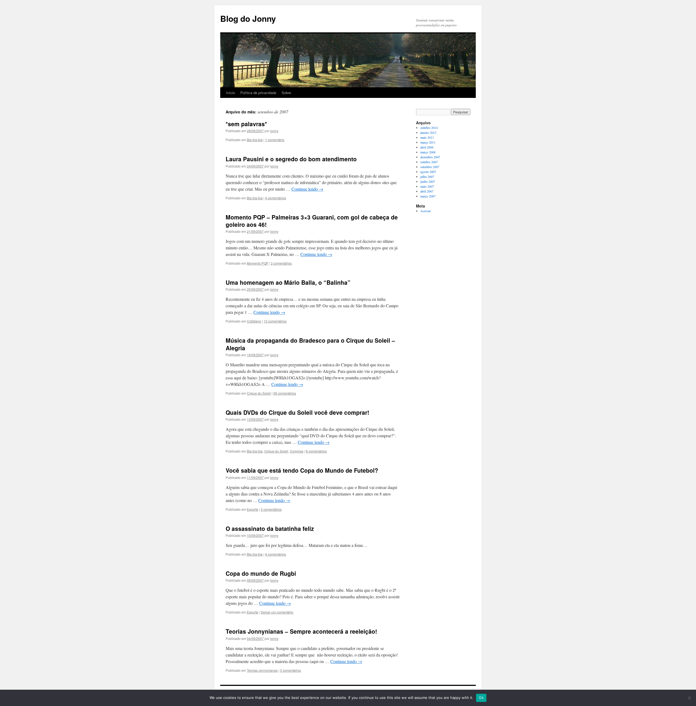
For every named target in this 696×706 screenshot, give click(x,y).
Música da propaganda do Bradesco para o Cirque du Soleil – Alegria (310, 344)
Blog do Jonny (248, 18)
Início (230, 92)
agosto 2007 (428, 171)
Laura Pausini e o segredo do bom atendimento (291, 159)
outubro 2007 (429, 162)
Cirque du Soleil (259, 393)
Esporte (252, 509)
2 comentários (281, 263)
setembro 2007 (429, 167)
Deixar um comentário (277, 612)
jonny (274, 130)
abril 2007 (426, 191)
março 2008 (428, 152)
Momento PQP (257, 263)
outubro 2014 (429, 127)
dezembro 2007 (430, 157)
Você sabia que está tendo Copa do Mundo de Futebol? (302, 470)
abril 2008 (426, 147)
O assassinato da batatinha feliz (270, 528)
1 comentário (274, 139)
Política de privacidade (258, 92)
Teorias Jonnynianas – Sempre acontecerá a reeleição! (301, 631)
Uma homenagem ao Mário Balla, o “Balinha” (288, 282)
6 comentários (316, 451)
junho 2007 (427, 181)
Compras (296, 451)
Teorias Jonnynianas (262, 670)
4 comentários (275, 198)
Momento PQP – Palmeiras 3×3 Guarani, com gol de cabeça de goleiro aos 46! (312, 220)
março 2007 (428, 196)
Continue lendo (307, 189)
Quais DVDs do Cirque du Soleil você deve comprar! (297, 412)
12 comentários (275, 321)
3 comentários (290, 670)
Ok (481, 697)
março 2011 (428, 142)
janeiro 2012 (428, 132)
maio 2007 (427, 186)
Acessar (425, 211)
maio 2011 (427, 137)
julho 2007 (427, 176)
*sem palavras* (246, 124)
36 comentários (284, 393)
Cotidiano (254, 321)
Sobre (286, 92)
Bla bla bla (255, 139)
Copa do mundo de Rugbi (261, 573)
